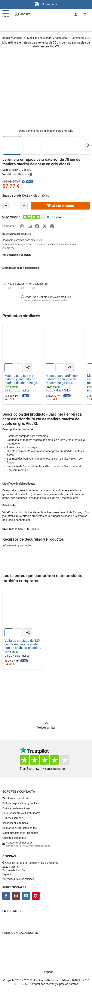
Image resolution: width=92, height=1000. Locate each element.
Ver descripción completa (16, 254)
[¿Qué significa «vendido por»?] (31, 174)
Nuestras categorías (14, 837)
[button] (88, 145)
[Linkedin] (26, 896)
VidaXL (15, 169)
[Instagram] (16, 896)
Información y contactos (17, 545)
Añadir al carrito (63, 206)
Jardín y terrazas (12, 37)
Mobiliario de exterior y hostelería (47, 37)
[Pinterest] (36, 896)
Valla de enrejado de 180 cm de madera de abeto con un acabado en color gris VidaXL (22, 644)
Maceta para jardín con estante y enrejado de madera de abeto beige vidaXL (20, 379)
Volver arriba (46, 727)
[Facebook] (6, 896)
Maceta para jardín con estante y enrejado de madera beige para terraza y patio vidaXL (62, 379)
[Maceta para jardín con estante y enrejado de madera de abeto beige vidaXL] (22, 344)
